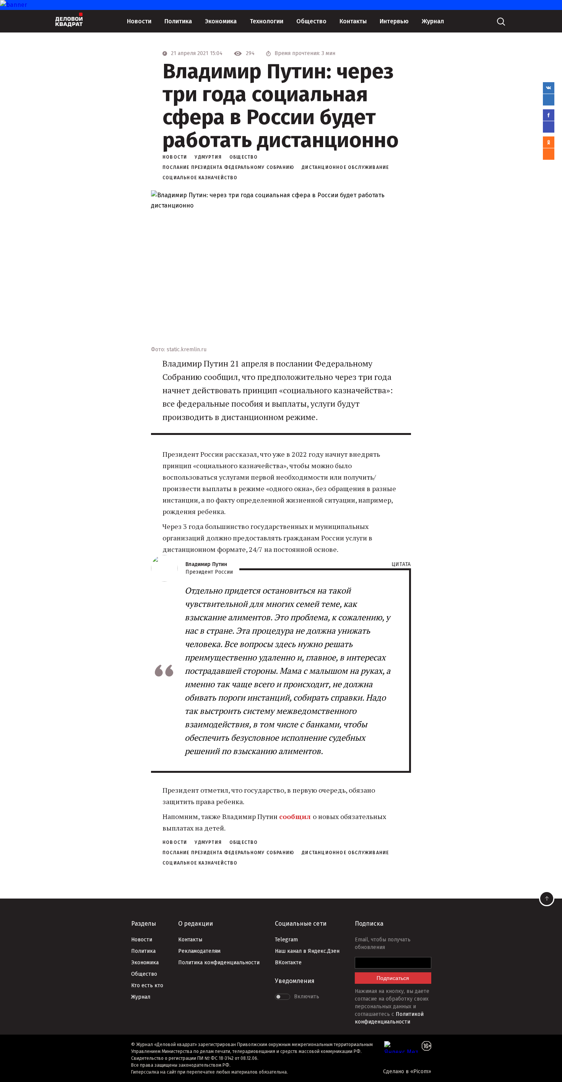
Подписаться (393, 978)
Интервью (394, 21)
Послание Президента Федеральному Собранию (228, 167)
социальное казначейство (200, 177)
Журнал (433, 21)
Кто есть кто (147, 985)
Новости (139, 21)
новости (174, 157)
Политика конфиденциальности (219, 962)
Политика (178, 21)
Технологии (266, 21)
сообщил (296, 816)
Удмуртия (208, 157)
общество (243, 157)
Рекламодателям (199, 951)
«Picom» (420, 1071)
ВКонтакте (288, 962)
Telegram (286, 939)
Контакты (353, 21)
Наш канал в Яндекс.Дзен (307, 951)
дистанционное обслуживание (345, 167)
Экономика (221, 21)
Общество (311, 21)
